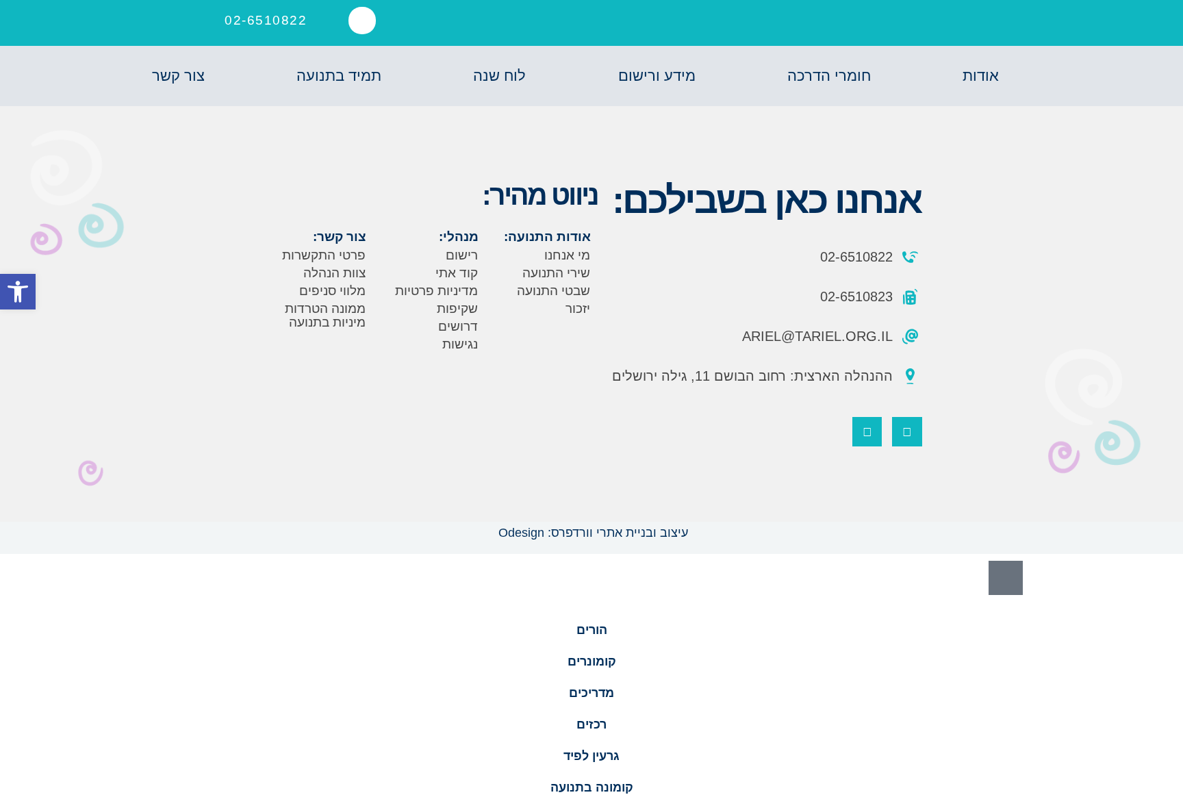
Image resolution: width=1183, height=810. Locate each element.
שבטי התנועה (553, 290)
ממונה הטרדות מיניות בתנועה (325, 315)
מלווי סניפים (332, 290)
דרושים (458, 326)
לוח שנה (499, 75)
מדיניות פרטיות (436, 290)
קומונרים (592, 661)
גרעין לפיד (591, 756)
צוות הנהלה (334, 273)
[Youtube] (867, 431)
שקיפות (457, 308)
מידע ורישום (657, 75)
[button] (362, 20)
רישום (462, 255)
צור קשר (178, 75)
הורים (591, 630)
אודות (981, 75)
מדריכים (591, 693)
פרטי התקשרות (324, 255)
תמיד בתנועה (338, 75)
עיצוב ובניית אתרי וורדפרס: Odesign (591, 533)
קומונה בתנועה (591, 787)
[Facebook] (906, 431)
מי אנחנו (567, 255)
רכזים (591, 724)
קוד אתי (456, 273)
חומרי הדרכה (829, 75)
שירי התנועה (556, 273)
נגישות (460, 344)
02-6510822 (266, 20)
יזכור (577, 308)
